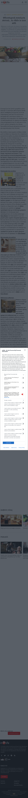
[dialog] (14, 399)
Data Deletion (6, 447)
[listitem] (14, 375)
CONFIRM (8, 442)
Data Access (14, 447)
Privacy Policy (22, 447)
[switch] (23, 378)
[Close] (25, 350)
